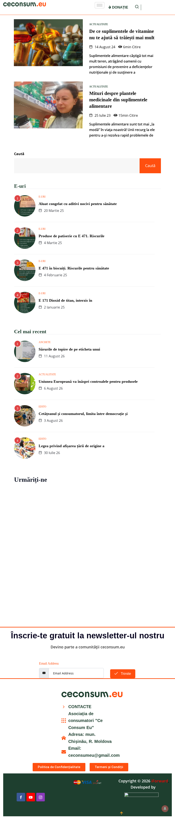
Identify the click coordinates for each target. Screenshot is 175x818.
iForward (159, 780)
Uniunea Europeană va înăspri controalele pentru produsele (88, 381)
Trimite (125, 673)
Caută (19, 153)
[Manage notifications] (165, 808)
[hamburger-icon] (99, 5)
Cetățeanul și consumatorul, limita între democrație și (83, 414)
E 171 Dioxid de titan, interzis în (65, 300)
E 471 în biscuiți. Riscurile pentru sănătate (74, 268)
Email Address (49, 663)
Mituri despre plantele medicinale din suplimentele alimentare (118, 100)
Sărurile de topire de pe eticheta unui (69, 349)
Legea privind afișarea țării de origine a (71, 446)
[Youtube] (30, 797)
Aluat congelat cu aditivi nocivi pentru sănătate (78, 204)
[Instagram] (40, 797)
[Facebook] (21, 797)
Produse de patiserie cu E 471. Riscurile (71, 236)
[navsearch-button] (137, 7)
